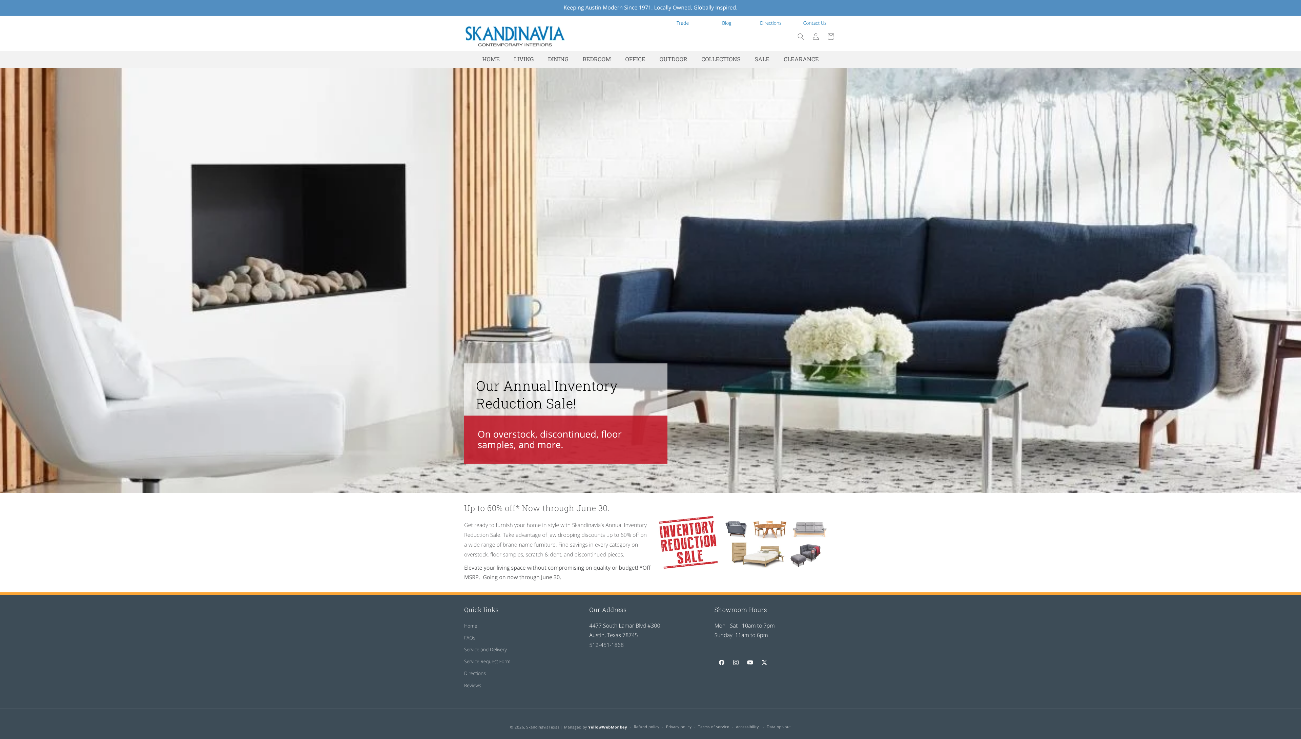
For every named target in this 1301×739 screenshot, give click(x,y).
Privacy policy (678, 727)
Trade (683, 23)
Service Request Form (487, 661)
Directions (771, 23)
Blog (726, 23)
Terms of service (713, 727)
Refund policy (647, 727)
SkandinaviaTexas (542, 727)
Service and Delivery (485, 650)
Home (470, 625)
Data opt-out (779, 727)
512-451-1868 (606, 645)
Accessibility (747, 727)
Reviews (472, 685)
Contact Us (815, 23)
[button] (800, 36)
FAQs (469, 637)
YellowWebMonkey (607, 727)
